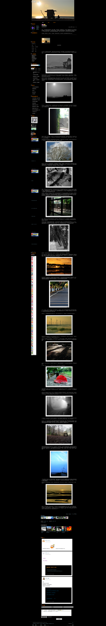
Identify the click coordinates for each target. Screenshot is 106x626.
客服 (53, 623)
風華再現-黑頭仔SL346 (35, 108)
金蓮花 (67, 531)
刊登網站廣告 (34, 623)
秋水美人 (33, 90)
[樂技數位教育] (47, 518)
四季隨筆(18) (33, 56)
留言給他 (37, 29)
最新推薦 (39, 68)
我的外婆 (44, 522)
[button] (43, 610)
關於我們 (38, 623)
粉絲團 (34, 625)
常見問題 (41, 623)
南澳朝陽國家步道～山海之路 (36, 72)
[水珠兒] (59, 518)
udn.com (72, 623)
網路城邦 (71, 625)
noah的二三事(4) (34, 59)
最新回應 (36, 68)
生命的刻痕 (33, 113)
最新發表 (32, 68)
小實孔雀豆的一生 (34, 111)
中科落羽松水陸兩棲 (35, 74)
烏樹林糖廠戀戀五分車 (59, 532)
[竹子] (64, 518)
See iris (47, 601)
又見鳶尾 (33, 2)
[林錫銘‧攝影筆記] (62, 518)
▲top (72, 622)
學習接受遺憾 (34, 103)
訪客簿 (54, 22)
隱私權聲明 (50, 623)
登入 (67, 625)
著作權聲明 (46, 623)
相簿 (48, 22)
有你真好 (33, 132)
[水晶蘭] (54, 518)
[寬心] (42, 518)
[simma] (49, 518)
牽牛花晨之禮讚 (53, 531)
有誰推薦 (43, 515)
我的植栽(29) (33, 57)
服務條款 (44, 623)
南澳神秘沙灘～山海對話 (43, 532)
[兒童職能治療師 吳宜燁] (57, 518)
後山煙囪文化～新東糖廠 (36, 82)
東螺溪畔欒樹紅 (34, 88)
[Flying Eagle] (52, 518)
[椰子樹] (67, 518)
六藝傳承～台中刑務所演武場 (48, 532)
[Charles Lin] (44, 518)
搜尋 (39, 65)
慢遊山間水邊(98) (34, 55)
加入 (69, 625)
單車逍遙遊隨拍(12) (34, 58)
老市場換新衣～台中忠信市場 (64, 532)
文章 (43, 22)
